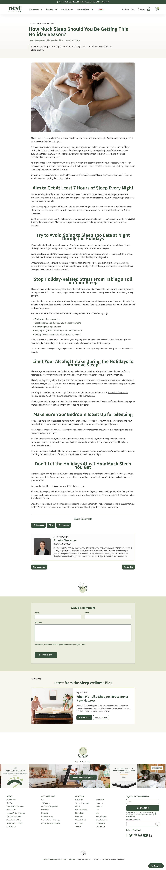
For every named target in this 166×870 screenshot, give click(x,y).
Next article (128, 567)
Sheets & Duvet (80, 820)
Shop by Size (100, 826)
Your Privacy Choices (96, 859)
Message (38, 622)
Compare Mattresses (82, 803)
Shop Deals (105, 2)
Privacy (85, 859)
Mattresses (34, 9)
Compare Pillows (81, 809)
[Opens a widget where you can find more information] (156, 866)
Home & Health (83, 9)
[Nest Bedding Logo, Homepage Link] (17, 9)
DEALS (100, 9)
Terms (79, 859)
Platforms (99, 803)
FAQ (42, 799)
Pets (97, 809)
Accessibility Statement (115, 859)
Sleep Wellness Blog (13, 820)
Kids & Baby (79, 813)
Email (87, 613)
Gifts (97, 813)
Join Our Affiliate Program (16, 813)
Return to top (83, 761)
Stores (142, 9)
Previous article (39, 567)
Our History (11, 803)
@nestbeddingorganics (83, 777)
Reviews (125, 9)
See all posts (101, 717)
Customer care (48, 796)
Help (133, 9)
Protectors (79, 816)
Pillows (77, 806)
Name (37, 613)
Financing (44, 813)
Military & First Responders (50, 823)
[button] (83, 754)
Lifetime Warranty (47, 816)
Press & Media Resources (15, 806)
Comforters (79, 823)
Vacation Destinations (14, 816)
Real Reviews (11, 799)
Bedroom (99, 806)
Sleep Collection (101, 820)
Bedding (50, 9)
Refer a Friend (11, 809)
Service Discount (102, 816)
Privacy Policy (130, 816)
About (9, 796)
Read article (84, 717)
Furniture (65, 9)
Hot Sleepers (100, 823)
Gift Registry (45, 803)
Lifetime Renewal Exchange (50, 820)
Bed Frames (100, 799)
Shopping (79, 796)
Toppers (78, 826)
